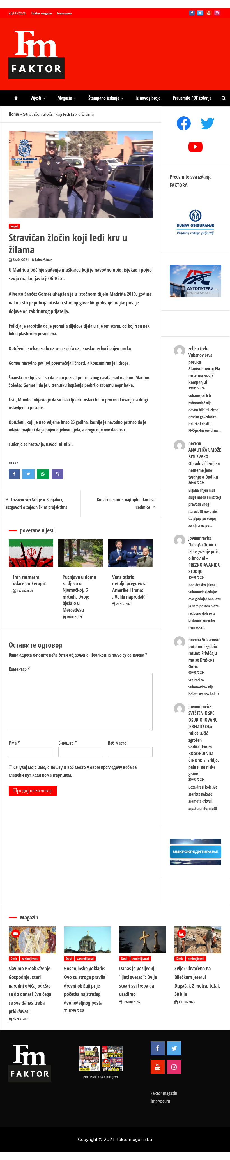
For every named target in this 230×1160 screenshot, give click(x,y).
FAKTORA (179, 185)
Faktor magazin (41, 13)
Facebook (192, 12)
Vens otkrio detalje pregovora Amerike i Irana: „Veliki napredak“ (129, 587)
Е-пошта (67, 743)
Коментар (19, 669)
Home (14, 114)
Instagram (217, 12)
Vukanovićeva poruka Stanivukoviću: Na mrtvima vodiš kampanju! (204, 368)
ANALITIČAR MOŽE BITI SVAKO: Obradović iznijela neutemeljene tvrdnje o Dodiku (204, 463)
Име (14, 743)
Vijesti (36, 98)
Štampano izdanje (103, 98)
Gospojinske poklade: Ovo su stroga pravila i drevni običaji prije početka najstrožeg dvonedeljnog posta (85, 985)
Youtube (209, 12)
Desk (14, 958)
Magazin (65, 98)
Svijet (14, 226)
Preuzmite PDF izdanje (192, 98)
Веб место (117, 743)
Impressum (64, 13)
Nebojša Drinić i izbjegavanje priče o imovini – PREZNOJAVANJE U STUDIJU (204, 558)
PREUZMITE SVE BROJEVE (101, 1076)
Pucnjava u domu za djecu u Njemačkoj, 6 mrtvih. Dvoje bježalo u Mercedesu (79, 593)
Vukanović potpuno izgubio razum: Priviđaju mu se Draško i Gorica (204, 653)
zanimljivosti (30, 958)
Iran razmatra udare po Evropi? (29, 580)
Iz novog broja (147, 98)
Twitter (200, 12)
